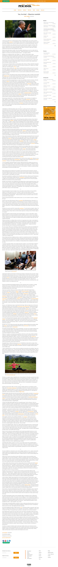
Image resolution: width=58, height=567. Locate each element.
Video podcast (29, 558)
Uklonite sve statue (47, 85)
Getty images (9, 38)
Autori (28, 552)
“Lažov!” (24, 148)
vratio (15, 66)
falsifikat (11, 120)
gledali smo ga (6, 75)
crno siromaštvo (31, 411)
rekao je (10, 138)
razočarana (22, 208)
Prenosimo (40, 557)
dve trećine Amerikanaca (11, 387)
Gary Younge (27, 16)
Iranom (8, 292)
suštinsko (25, 416)
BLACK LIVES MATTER (6, 537)
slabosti (36, 462)
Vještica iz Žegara (47, 42)
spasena (18, 298)
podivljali (14, 313)
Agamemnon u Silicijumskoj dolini (49, 25)
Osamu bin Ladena (25, 291)
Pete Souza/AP (14, 271)
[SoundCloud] (43, 1)
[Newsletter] (44, 1)
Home (40, 550)
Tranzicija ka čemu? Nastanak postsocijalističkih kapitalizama (49, 29)
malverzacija (26, 325)
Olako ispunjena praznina (48, 92)
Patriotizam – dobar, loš (48, 98)
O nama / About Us (51, 554)
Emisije (40, 554)
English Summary (5, 555)
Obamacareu (25, 293)
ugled (17, 292)
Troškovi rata (46, 36)
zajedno (27, 308)
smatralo (21, 103)
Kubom (17, 291)
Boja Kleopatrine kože (47, 62)
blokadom (21, 140)
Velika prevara (46, 68)
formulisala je (22, 177)
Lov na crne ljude (46, 59)
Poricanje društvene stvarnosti (49, 56)
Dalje (55, 45)
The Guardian (4, 532)
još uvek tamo (19, 306)
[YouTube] (42, 1)
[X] (38, 1)
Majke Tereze (21, 391)
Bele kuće (19, 344)
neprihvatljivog (17, 159)
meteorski (29, 83)
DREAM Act (20, 297)
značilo (31, 158)
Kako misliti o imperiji (47, 32)
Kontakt (49, 555)
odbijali (35, 139)
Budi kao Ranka (46, 71)
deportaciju (4, 296)
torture (5, 325)
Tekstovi (40, 552)
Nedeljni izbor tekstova (6, 550)
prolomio (10, 41)
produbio (17, 411)
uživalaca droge (21, 413)
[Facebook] (37, 1)
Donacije (49, 557)
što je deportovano (26, 306)
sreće (8, 277)
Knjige (49, 550)
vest (21, 507)
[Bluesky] (39, 1)
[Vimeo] (40, 1)
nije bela (21, 156)
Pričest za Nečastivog (47, 39)
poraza (35, 313)
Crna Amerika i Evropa (47, 95)
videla (15, 68)
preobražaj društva (27, 92)
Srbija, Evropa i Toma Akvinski (49, 22)
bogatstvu (27, 312)
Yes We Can (33, 336)
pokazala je (28, 99)
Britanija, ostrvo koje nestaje (48, 79)
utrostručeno (4, 298)
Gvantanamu (15, 326)
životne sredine (27, 484)
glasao (8, 81)
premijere (21, 200)
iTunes (28, 557)
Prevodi (28, 553)
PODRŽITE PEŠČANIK (6, 542)
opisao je (24, 130)
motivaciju (33, 143)
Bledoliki (45, 65)
